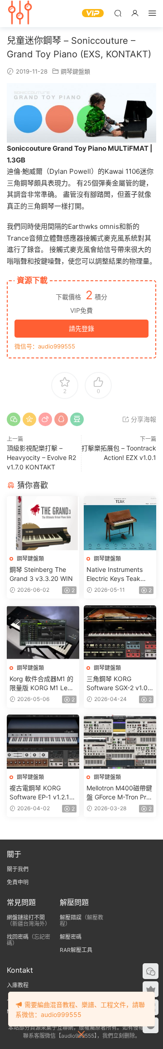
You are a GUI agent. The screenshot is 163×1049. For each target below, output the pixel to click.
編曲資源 (20, 13)
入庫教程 (18, 985)
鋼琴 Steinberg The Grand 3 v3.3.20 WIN (41, 574)
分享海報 (142, 419)
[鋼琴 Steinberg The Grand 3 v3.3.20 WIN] (43, 523)
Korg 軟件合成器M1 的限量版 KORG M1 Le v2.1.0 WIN (41, 683)
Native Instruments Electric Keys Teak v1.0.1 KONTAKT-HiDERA (114, 574)
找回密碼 (18, 936)
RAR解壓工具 (76, 950)
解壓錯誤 (71, 917)
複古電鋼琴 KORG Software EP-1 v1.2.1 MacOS (39, 793)
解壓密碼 (71, 936)
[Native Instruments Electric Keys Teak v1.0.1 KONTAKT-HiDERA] (120, 523)
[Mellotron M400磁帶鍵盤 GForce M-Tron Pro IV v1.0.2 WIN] (120, 742)
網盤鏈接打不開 (26, 917)
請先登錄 (81, 328)
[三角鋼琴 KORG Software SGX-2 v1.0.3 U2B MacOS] (120, 632)
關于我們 (18, 869)
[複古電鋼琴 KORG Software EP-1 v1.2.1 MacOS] (43, 742)
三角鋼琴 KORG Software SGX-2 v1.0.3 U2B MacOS (119, 683)
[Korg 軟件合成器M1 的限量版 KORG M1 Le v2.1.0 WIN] (43, 632)
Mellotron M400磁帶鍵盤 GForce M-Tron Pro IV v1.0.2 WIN (119, 793)
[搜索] (118, 13)
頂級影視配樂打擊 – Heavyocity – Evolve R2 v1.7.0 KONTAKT (41, 457)
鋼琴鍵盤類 (75, 71)
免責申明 (18, 882)
